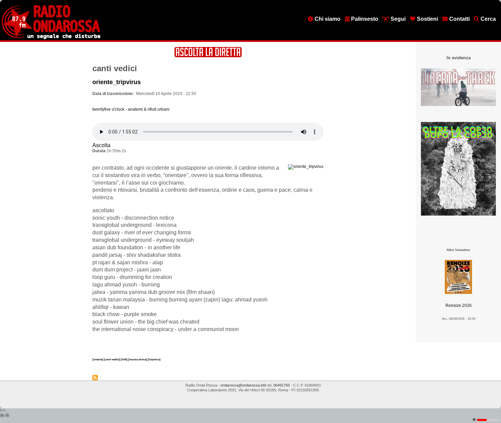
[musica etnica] (138, 359)
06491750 (281, 385)
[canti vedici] (112, 359)
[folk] (124, 359)
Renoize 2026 (458, 305)
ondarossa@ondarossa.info (244, 385)
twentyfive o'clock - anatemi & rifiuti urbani (130, 109)
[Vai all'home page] (51, 37)
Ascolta (101, 145)
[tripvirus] (154, 359)
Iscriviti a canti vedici (95, 377)
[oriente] (98, 359)
